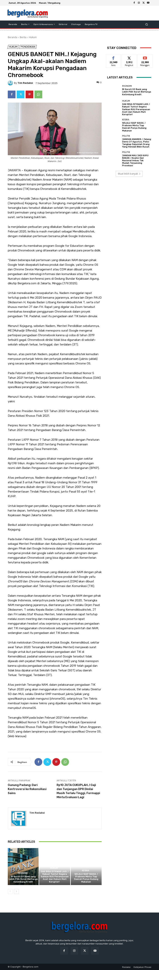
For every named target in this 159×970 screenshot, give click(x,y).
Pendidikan (28, 46)
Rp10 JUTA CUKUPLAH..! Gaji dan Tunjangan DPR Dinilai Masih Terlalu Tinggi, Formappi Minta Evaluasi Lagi (78, 791)
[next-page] (16, 891)
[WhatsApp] (38, 94)
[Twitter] (143, 3)
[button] (146, 24)
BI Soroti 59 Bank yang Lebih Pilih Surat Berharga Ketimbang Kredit (23, 879)
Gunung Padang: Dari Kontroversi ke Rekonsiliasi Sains (27, 789)
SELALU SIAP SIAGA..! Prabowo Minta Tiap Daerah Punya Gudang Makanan (86, 878)
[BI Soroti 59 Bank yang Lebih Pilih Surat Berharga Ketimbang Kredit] (23, 866)
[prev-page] (10, 891)
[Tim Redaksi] (11, 83)
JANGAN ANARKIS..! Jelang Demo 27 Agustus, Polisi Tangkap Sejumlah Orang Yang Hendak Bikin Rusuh (136, 143)
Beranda (12, 37)
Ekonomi (23, 873)
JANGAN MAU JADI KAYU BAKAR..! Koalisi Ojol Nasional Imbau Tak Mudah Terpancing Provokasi (135, 160)
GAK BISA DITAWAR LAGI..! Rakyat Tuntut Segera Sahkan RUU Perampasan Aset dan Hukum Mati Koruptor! (55, 876)
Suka (114, 57)
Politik (126, 136)
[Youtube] (148, 3)
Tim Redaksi (25, 83)
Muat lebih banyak (128, 173)
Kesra (85, 871)
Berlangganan (147, 57)
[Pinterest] (29, 94)
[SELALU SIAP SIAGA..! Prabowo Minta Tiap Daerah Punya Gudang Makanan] (86, 866)
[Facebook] (134, 3)
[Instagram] (139, 3)
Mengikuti (129, 57)
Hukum (33, 37)
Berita (23, 37)
